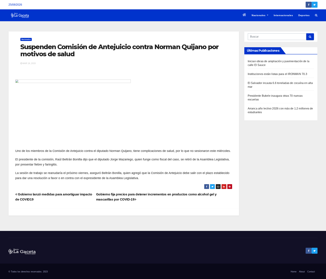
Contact (311, 271)
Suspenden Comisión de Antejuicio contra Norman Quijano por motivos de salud (119, 50)
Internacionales (283, 15)
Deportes (304, 15)
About (302, 271)
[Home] (244, 15)
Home (293, 271)
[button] (316, 15)
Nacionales (259, 15)
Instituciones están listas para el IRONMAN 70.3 (277, 74)
